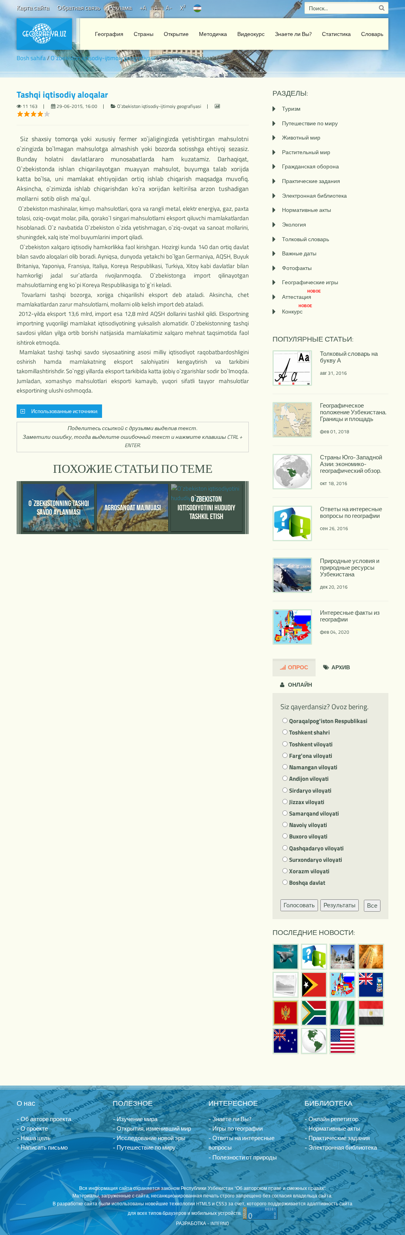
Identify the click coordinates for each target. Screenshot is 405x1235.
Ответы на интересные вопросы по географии (351, 512)
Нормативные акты (306, 210)
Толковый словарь (305, 239)
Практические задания (311, 181)
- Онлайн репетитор (331, 1119)
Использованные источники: (63, 411)
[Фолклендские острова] (371, 985)
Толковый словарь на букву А (349, 357)
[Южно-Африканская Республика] (314, 1013)
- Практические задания (337, 1137)
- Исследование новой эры (149, 1137)
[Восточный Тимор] (314, 985)
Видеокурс (251, 34)
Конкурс (297, 311)
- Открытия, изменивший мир (152, 1128)
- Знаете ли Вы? (230, 1119)
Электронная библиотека (314, 195)
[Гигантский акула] (286, 957)
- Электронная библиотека (341, 1147)
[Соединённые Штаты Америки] (342, 1041)
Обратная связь (78, 7)
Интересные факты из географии (350, 616)
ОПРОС (297, 667)
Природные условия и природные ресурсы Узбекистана (349, 567)
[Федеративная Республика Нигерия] (342, 1013)
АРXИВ (340, 667)
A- (169, 7)
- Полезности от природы (242, 1157)
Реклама (120, 7)
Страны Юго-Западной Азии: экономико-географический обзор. (351, 464)
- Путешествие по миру (144, 1147)
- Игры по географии (235, 1128)
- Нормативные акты (332, 1128)
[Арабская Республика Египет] (371, 1013)
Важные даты (299, 253)
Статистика (336, 34)
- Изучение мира (135, 1119)
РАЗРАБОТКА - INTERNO (202, 1223)
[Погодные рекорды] (371, 957)
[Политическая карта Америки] (314, 1041)
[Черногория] (286, 1013)
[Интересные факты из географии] (342, 985)
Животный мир (301, 137)
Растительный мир (306, 152)
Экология (294, 224)
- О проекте (32, 1128)
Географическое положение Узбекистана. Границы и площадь (353, 412)
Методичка (213, 34)
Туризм (291, 108)
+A (143, 7)
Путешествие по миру (310, 123)
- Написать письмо (42, 1147)
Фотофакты (297, 268)
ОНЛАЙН (299, 684)
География (109, 34)
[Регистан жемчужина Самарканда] (342, 957)
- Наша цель (34, 1137)
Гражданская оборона (310, 166)
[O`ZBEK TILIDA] (197, 7)
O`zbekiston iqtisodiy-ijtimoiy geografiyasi (103, 57)
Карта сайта (33, 7)
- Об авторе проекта (44, 1119)
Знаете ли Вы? (293, 34)
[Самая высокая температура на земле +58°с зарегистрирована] (286, 985)
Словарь (372, 34)
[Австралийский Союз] (286, 1041)
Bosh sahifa (31, 57)
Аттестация (301, 297)
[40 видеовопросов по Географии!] (314, 957)
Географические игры (310, 282)
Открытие (176, 34)
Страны (143, 34)
